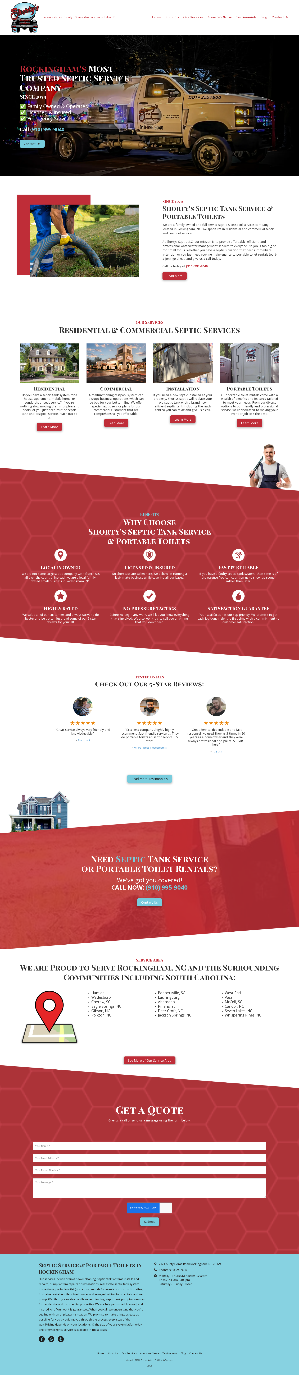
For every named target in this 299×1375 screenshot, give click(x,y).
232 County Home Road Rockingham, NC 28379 (190, 1264)
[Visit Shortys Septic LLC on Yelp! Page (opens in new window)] (61, 1339)
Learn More (49, 427)
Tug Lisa (217, 751)
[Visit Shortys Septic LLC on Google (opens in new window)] (51, 1339)
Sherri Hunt (84, 740)
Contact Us (32, 144)
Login (149, 1365)
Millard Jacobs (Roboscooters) (150, 747)
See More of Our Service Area (149, 1060)
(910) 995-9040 (178, 1270)
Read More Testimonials (150, 779)
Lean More (116, 423)
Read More (175, 276)
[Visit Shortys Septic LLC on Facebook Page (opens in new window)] (42, 1339)
